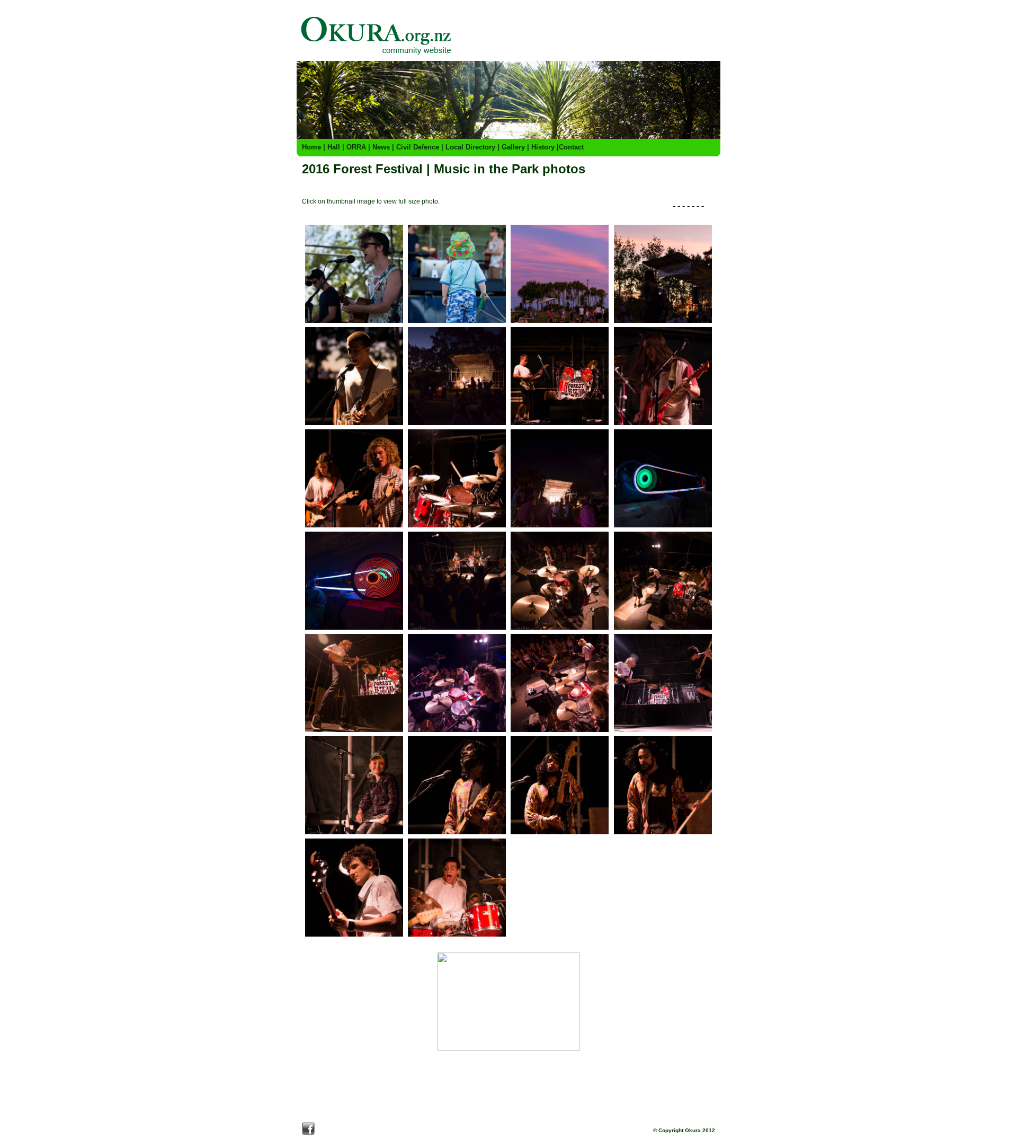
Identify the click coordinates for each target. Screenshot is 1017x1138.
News (381, 147)
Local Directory (470, 147)
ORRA (356, 147)
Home (311, 147)
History (543, 147)
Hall (333, 147)
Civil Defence (417, 147)
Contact (571, 147)
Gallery (513, 147)
